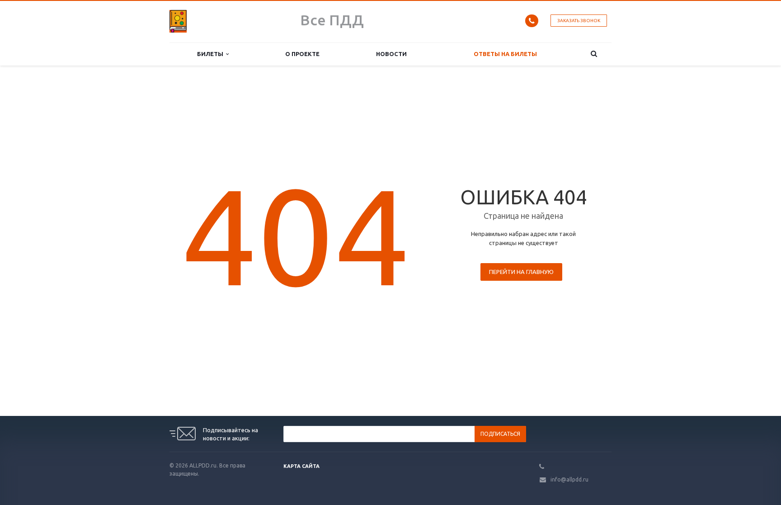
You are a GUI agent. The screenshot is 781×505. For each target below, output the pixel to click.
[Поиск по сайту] (594, 54)
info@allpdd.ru (569, 479)
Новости (391, 54)
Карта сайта (301, 466)
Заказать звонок (578, 20)
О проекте (302, 54)
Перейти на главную (521, 272)
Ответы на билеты (505, 54)
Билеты (211, 54)
